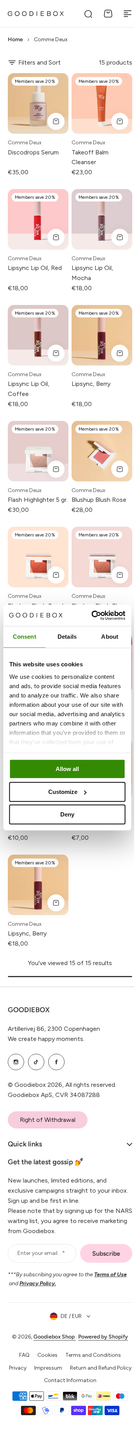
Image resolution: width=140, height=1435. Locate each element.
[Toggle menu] (127, 13)
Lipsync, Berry (91, 383)
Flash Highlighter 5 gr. (38, 499)
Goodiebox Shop (52, 1343)
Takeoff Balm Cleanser (90, 157)
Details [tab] (67, 636)
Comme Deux (25, 142)
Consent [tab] (24, 636)
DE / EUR (68, 1322)
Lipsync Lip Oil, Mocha (92, 273)
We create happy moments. (46, 1039)
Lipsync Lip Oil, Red (35, 268)
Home (15, 39)
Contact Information (67, 1399)
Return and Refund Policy (67, 1387)
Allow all (67, 769)
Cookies (45, 1361)
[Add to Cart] (56, 121)
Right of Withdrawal (47, 1119)
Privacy (49, 1374)
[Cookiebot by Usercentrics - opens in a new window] (94, 615)
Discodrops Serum (33, 152)
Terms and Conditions (90, 1361)
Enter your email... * (40, 1259)
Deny (67, 814)
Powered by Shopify (100, 1343)
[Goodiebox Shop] (36, 13)
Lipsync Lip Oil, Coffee (28, 389)
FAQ (21, 1361)
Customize (62, 791)
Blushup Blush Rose (99, 499)
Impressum (80, 1374)
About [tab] (109, 636)
